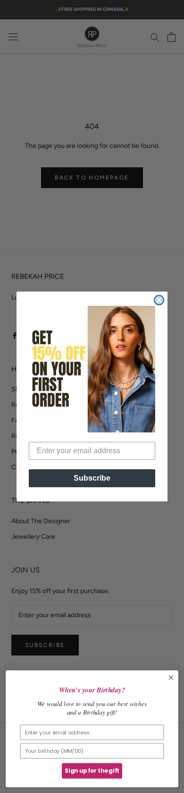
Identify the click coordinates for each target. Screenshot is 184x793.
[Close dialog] (159, 300)
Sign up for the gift (92, 771)
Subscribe (92, 478)
